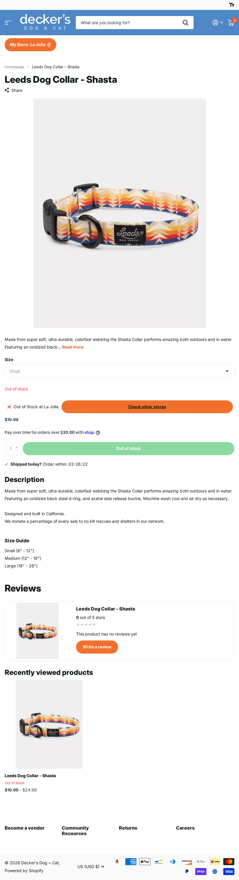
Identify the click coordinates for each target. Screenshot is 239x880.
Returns (128, 828)
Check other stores (147, 406)
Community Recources (75, 830)
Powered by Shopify (24, 870)
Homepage (14, 66)
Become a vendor (25, 828)
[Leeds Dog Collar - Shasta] (49, 724)
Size (9, 359)
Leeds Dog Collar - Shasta (30, 775)
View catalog (8, 22)
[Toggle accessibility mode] (231, 5)
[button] (18, 443)
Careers (185, 828)
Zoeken (186, 22)
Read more (72, 346)
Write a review (97, 646)
